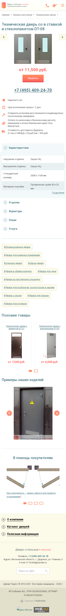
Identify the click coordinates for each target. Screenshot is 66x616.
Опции (12, 220)
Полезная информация (23, 534)
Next (57, 413)
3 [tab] (35, 503)
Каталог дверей (18, 526)
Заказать (33, 78)
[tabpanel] (16, 344)
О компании (15, 519)
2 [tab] (35, 371)
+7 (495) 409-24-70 (33, 90)
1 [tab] (30, 371)
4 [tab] (41, 503)
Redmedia (41, 601)
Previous (9, 413)
